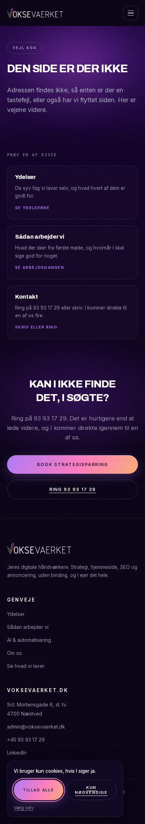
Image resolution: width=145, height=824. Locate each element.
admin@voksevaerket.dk (36, 727)
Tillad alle (38, 790)
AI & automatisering (29, 640)
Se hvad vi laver (26, 666)
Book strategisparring (72, 464)
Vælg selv (24, 807)
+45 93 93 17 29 (26, 740)
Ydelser (16, 614)
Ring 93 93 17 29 (72, 489)
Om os (14, 653)
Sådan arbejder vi (28, 627)
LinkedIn (16, 753)
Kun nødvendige (91, 790)
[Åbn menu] (130, 13)
